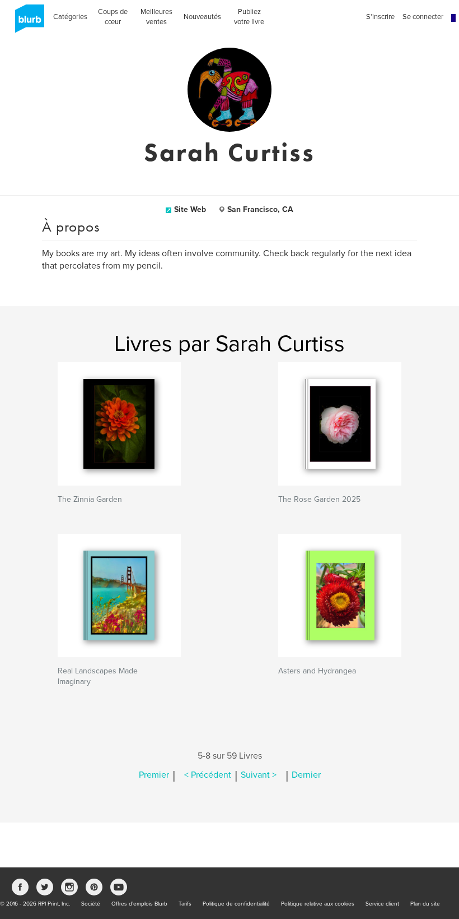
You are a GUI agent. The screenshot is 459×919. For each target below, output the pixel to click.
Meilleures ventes (156, 16)
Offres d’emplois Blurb (139, 903)
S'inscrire (380, 16)
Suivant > (259, 775)
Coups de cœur (113, 16)
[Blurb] (26, 22)
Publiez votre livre (249, 16)
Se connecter (422, 16)
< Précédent (207, 775)
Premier (154, 775)
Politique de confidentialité (236, 903)
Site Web (190, 209)
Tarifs (185, 903)
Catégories (70, 16)
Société (90, 903)
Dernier (306, 775)
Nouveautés (202, 16)
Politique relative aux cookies (317, 903)
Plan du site (425, 903)
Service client (382, 903)
